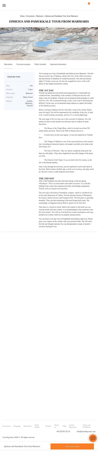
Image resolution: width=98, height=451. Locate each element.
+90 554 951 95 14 (63, 431)
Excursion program (23, 64)
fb (78, 437)
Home (22, 16)
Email (8, 320)
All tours (85, 354)
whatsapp (88, 437)
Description (8, 64)
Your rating (10, 290)
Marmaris (39, 16)
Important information (58, 64)
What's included (40, 64)
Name (8, 317)
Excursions (30, 16)
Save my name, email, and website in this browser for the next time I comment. (36, 322)
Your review (10, 295)
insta (83, 437)
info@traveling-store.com (86, 431)
